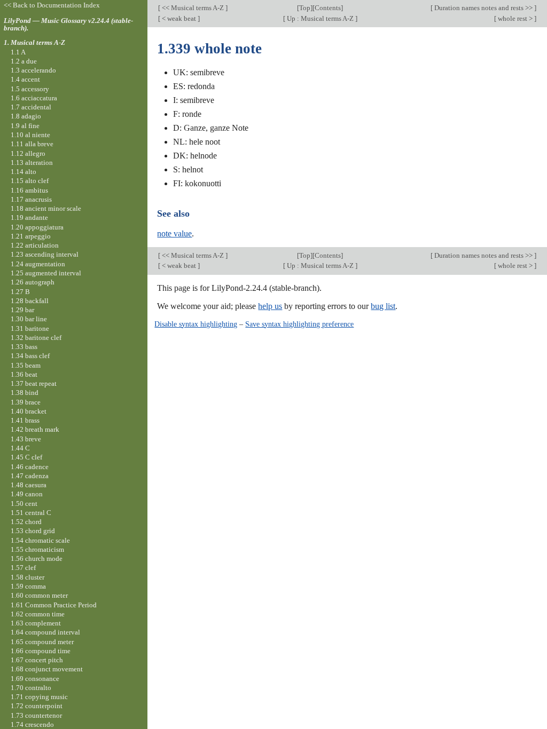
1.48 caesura (28, 485)
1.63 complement (36, 623)
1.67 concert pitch (37, 660)
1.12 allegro (28, 153)
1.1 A (18, 52)
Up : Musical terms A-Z (320, 18)
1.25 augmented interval (46, 273)
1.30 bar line (29, 319)
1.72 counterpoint (36, 706)
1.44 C (20, 448)
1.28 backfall (30, 301)
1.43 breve (26, 439)
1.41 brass (25, 420)
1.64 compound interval (45, 632)
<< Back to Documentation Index (52, 5)
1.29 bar (22, 310)
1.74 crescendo (32, 724)
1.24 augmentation (38, 264)
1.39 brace (26, 402)
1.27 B (20, 292)
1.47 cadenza (30, 476)
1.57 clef (23, 568)
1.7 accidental (31, 107)
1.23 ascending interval (45, 254)
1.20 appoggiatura (37, 227)
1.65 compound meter (42, 642)
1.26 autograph (32, 282)
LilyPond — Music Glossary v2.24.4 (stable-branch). (68, 25)
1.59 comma (28, 586)
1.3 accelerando (33, 70)
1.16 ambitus (29, 190)
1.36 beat (24, 374)
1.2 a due (24, 61)
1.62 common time (38, 614)
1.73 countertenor (36, 715)
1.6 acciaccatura (34, 98)
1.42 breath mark (35, 429)
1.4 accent (25, 79)
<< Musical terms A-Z (192, 8)
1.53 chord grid (33, 531)
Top (304, 8)
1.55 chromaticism (37, 549)
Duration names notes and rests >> (483, 8)
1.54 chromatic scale (40, 540)
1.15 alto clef (30, 181)
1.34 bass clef (30, 356)
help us (270, 306)
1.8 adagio (26, 116)
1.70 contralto (31, 688)
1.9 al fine (25, 126)
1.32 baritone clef (36, 338)
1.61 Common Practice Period (54, 605)
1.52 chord (26, 522)
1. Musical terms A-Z (34, 42)
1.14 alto (23, 172)
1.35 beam (26, 365)
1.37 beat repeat (34, 383)
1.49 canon (27, 494)
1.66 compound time (41, 651)
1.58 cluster (27, 577)
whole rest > (515, 18)
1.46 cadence (30, 467)
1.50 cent (24, 504)
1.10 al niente (30, 135)
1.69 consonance (35, 679)
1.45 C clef (26, 457)
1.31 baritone (30, 328)
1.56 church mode (36, 558)
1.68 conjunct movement (47, 669)
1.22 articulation (35, 245)
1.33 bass (24, 347)
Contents (328, 8)
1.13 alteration (32, 163)
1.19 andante (29, 217)
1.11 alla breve (32, 144)
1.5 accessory (30, 89)
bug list (383, 306)
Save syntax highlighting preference (299, 324)
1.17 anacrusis (31, 199)
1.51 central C (31, 513)
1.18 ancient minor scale (46, 208)
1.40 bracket (28, 411)
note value (174, 233)
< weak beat (179, 18)
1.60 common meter (39, 595)
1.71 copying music (39, 697)
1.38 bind (24, 393)
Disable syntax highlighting (195, 324)
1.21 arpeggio (31, 236)
